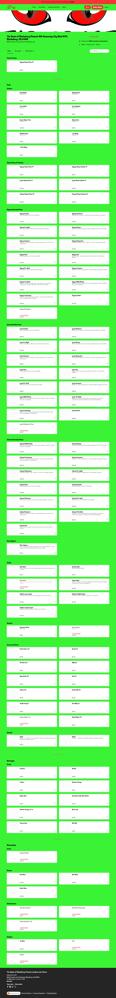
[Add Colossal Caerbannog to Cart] (54, 464)
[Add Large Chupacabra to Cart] (107, 363)
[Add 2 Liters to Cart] (54, 789)
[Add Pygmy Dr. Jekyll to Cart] (54, 234)
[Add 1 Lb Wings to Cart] (107, 141)
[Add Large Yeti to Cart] (107, 377)
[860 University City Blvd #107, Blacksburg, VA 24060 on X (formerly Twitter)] (15, 987)
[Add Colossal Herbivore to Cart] (54, 505)
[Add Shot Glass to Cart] (107, 882)
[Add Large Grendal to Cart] (54, 336)
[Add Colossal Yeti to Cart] (54, 533)
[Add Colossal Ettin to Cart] (54, 492)
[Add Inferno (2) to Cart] (54, 697)
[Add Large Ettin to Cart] (54, 377)
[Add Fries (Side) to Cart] (54, 113)
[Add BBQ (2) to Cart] (107, 670)
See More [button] (72, 2)
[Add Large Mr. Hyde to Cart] (54, 390)
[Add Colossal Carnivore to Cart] (107, 464)
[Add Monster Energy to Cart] (107, 789)
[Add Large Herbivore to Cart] (107, 336)
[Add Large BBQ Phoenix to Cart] (54, 404)
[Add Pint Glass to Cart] (54, 882)
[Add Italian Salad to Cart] (107, 587)
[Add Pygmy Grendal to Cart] (54, 221)
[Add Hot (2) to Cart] (107, 683)
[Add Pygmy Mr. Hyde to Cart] (54, 275)
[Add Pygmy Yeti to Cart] (107, 262)
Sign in (107, 7)
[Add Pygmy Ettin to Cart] (54, 262)
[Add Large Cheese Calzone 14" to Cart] (107, 187)
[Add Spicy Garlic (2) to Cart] (54, 683)
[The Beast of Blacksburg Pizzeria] (11, 7)
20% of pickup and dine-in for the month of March (55, 2)
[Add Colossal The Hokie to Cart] (107, 519)
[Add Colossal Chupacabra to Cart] (54, 478)
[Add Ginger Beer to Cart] (54, 803)
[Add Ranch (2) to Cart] (107, 656)
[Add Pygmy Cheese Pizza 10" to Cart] (54, 69)
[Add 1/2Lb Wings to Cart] (54, 154)
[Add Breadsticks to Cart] (54, 100)
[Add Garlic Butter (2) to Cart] (54, 656)
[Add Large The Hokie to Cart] (107, 404)
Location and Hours (54, 7)
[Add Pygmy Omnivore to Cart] (54, 248)
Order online (18, 984)
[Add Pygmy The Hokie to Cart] (54, 289)
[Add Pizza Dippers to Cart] (54, 552)
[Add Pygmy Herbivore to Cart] (107, 221)
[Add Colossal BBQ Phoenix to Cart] (54, 451)
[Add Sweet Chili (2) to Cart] (107, 697)
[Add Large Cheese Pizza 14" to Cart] (54, 187)
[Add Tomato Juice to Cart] (54, 830)
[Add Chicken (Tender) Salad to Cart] (54, 615)
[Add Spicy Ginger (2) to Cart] (107, 724)
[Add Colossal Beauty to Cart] (107, 451)
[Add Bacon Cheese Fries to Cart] (54, 127)
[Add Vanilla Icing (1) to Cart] (54, 710)
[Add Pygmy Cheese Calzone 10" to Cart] (107, 174)
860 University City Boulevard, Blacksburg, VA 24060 (23, 977)
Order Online (97, 7)
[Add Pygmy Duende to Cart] (107, 302)
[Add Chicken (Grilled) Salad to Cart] (107, 601)
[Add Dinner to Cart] (107, 744)
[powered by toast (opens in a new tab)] (14, 993)
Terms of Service (26, 993)
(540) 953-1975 (12, 975)
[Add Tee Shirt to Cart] (54, 948)
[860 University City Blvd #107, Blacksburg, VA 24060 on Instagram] (10, 987)
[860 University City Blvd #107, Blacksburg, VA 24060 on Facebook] (8, 987)
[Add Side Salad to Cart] (54, 574)
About (64, 7)
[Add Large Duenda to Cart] (107, 418)
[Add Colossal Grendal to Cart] (107, 492)
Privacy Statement (39, 993)
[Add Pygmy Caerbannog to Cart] (54, 302)
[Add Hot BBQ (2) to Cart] (107, 710)
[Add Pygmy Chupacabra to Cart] (107, 248)
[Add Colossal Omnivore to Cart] (54, 519)
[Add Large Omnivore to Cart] (54, 363)
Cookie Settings (52, 993)
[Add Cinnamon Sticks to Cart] (54, 634)
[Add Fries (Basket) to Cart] (107, 113)
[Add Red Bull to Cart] (107, 830)
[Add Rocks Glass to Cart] (54, 895)
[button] (10, 51)
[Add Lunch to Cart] (54, 744)
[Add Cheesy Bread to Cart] (107, 100)
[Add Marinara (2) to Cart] (54, 670)
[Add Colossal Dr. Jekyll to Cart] (107, 478)
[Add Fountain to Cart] (54, 776)
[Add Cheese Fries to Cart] (107, 127)
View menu (10, 984)
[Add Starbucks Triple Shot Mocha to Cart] (107, 803)
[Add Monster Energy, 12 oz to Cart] (54, 816)
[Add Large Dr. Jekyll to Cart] (54, 349)
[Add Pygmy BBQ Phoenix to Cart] (107, 289)
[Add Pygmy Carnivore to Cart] (107, 275)
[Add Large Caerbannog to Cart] (54, 418)
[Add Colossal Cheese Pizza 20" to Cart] (54, 201)
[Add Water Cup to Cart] (107, 816)
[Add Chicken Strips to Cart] (54, 141)
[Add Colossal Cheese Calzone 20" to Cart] (107, 201)
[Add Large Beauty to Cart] (107, 349)
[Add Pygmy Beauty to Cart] (107, 234)
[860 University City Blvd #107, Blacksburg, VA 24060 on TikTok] (12, 987)
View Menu (42, 7)
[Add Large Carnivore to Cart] (107, 390)
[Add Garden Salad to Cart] (107, 574)
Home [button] (34, 7)
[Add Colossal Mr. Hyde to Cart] (107, 505)
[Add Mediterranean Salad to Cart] (54, 601)
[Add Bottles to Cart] (107, 776)
